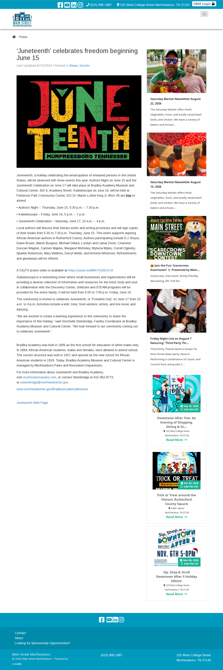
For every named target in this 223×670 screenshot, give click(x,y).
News (74, 65)
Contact (20, 633)
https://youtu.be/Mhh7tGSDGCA (90, 270)
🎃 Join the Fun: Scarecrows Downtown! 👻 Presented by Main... (175, 268)
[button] (204, 14)
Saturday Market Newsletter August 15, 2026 (175, 184)
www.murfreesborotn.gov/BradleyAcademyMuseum (52, 389)
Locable (16, 663)
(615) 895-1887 (101, 5)
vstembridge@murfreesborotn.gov (44, 382)
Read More (175, 440)
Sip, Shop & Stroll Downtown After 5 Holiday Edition (176, 576)
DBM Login (203, 4)
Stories (84, 65)
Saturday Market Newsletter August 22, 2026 (175, 101)
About (19, 638)
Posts (23, 37)
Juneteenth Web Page (32, 403)
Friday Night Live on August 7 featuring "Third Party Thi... (170, 341)
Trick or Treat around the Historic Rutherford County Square (176, 499)
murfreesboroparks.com (39, 377)
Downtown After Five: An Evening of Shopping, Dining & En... (176, 422)
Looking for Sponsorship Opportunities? (42, 643)
